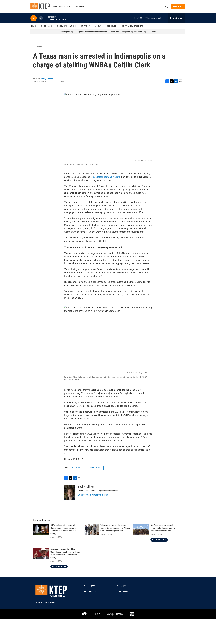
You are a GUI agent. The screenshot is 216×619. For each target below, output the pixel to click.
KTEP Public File (90, 592)
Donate (179, 6)
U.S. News (37, 46)
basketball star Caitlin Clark (106, 177)
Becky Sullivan (47, 78)
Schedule (111, 26)
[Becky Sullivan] (70, 492)
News (33, 26)
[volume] (41, 18)
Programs (46, 26)
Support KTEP (89, 586)
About (98, 26)
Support (85, 26)
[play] (34, 18)
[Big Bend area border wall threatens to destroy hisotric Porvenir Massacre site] (141, 529)
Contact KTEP (122, 586)
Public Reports (122, 592)
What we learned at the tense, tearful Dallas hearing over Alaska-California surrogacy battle (115, 528)
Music (73, 26)
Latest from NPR (94, 468)
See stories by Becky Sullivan (93, 494)
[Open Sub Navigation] (38, 26)
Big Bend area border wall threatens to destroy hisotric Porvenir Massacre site (162, 528)
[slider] (45, 18)
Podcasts (62, 26)
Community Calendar (133, 26)
